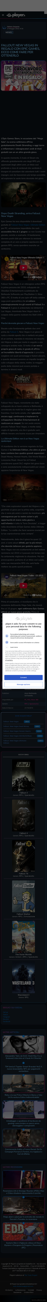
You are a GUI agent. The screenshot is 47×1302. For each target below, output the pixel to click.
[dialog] (23, 651)
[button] (23, 647)
